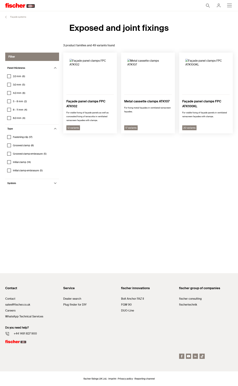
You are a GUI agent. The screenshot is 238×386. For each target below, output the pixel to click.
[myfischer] (218, 5)
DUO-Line (127, 310)
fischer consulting (190, 299)
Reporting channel (145, 378)
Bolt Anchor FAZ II (132, 299)
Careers (10, 310)
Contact (10, 299)
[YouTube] (188, 356)
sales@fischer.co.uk (17, 304)
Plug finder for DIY (75, 304)
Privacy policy (125, 378)
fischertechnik (188, 304)
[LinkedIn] (195, 356)
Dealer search (72, 299)
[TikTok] (202, 356)
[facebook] (181, 356)
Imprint (112, 378)
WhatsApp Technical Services (24, 316)
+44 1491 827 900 (25, 333)
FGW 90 (126, 304)
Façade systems (18, 16)
